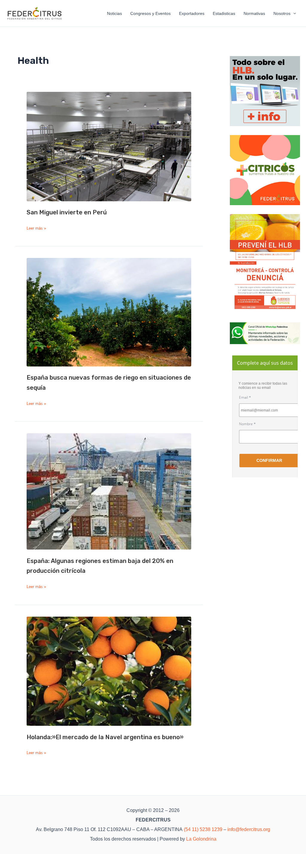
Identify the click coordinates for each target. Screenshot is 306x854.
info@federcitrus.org (248, 829)
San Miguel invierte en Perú (67, 212)
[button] (293, 13)
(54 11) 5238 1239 (203, 829)
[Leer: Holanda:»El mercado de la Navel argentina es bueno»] (109, 671)
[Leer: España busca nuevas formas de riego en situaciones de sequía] (109, 312)
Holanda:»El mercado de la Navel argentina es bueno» (105, 737)
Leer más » (36, 228)
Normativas (254, 13)
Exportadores (191, 13)
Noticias (114, 13)
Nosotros (281, 13)
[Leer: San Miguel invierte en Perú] (109, 146)
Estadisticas (224, 13)
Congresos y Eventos (150, 13)
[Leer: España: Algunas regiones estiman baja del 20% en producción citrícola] (109, 491)
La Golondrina (201, 838)
